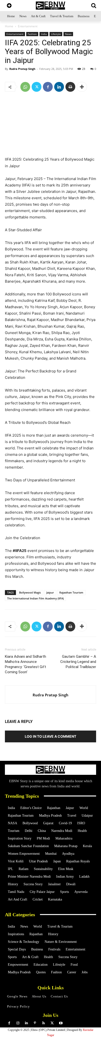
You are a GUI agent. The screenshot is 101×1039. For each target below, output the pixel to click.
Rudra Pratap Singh (22, 69)
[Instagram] (17, 1023)
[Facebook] (48, 87)
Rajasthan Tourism (71, 592)
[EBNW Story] (50, 5)
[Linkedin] (59, 87)
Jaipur (50, 592)
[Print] (70, 87)
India (44, 34)
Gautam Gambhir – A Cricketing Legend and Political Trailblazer (78, 661)
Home (9, 26)
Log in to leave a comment (50, 736)
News (68, 34)
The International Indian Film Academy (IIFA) (35, 598)
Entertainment (28, 26)
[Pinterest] (35, 1023)
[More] (82, 87)
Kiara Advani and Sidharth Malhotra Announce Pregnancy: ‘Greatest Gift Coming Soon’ (25, 664)
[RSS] (43, 1023)
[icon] (9, 6)
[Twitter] (36, 87)
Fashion (32, 34)
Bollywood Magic (30, 592)
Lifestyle (56, 34)
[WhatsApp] (25, 87)
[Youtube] (60, 1023)
